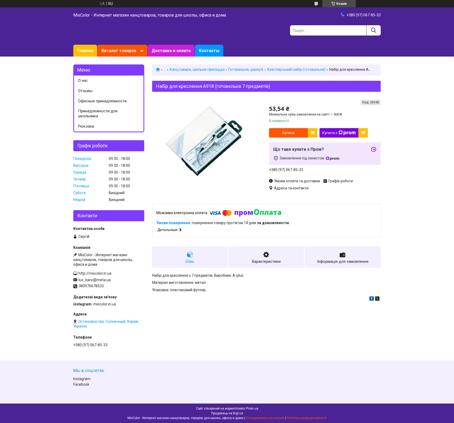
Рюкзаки (86, 126)
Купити (288, 133)
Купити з (329, 133)
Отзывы (85, 90)
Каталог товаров (118, 50)
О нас (83, 80)
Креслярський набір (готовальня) (296, 69)
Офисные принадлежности (102, 101)
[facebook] (371, 299)
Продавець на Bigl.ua (227, 413)
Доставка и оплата (171, 50)
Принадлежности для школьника (97, 113)
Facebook (81, 384)
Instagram (81, 379)
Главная (85, 50)
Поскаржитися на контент (265, 418)
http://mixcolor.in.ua (95, 273)
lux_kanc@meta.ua (95, 280)
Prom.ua (252, 408)
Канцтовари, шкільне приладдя (197, 69)
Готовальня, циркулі (245, 69)
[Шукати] (373, 30)
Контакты (209, 50)
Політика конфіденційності (307, 418)
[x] (377, 299)
